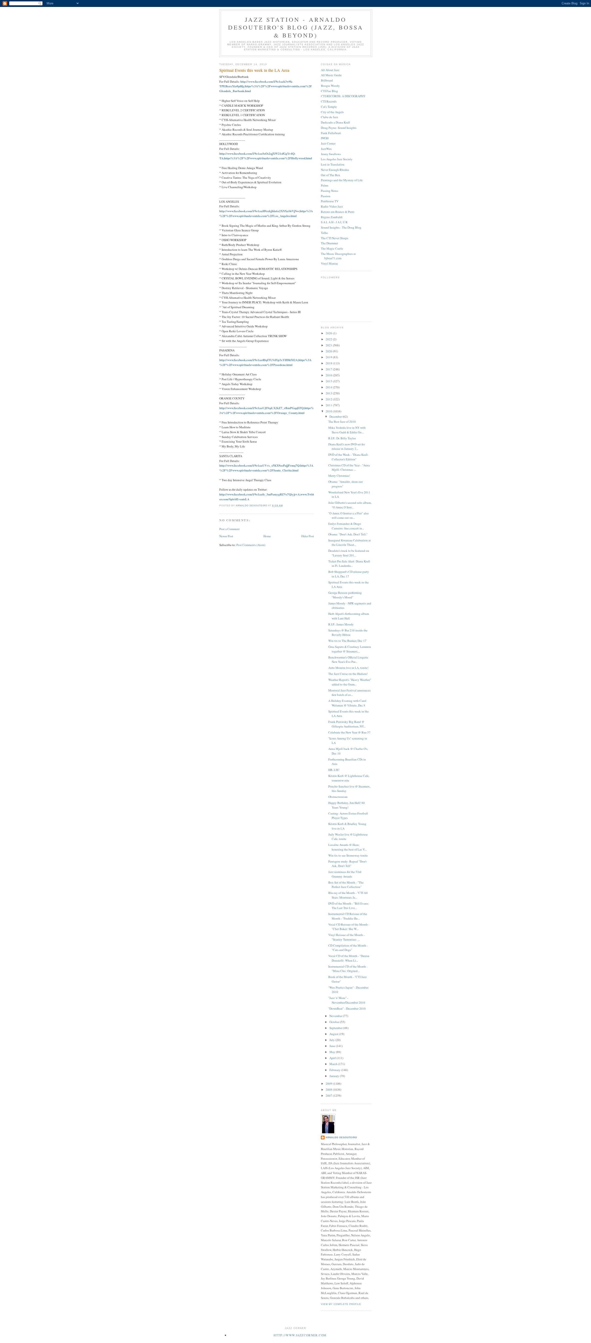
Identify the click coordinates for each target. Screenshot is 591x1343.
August (334, 1034)
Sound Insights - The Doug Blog (341, 227)
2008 (329, 1089)
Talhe (324, 233)
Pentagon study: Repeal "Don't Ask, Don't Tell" (347, 863)
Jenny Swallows (331, 154)
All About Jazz (330, 70)
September (336, 1028)
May (332, 1052)
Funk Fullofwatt (331, 133)
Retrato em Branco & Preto (337, 212)
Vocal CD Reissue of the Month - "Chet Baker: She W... (348, 926)
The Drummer (329, 243)
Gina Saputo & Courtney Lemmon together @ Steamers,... (349, 649)
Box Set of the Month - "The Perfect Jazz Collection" (346, 884)
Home (267, 536)
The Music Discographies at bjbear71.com (338, 256)
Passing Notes (329, 191)
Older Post (307, 536)
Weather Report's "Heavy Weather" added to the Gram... (349, 682)
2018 (329, 363)
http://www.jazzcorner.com (300, 1335)
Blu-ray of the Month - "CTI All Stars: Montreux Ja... (348, 895)
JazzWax (326, 149)
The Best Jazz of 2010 (342, 421)
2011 (329, 405)
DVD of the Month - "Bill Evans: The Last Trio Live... (348, 905)
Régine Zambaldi (332, 217)
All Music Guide (331, 75)
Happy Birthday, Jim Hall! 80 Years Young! (346, 805)
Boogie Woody (330, 86)
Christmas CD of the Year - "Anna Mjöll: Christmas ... (349, 467)
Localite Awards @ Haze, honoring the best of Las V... (347, 847)
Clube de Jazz (329, 117)
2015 (329, 381)
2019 (329, 357)
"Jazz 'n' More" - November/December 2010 (346, 1000)
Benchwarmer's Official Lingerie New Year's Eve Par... (348, 659)
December (336, 416)
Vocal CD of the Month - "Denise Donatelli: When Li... (348, 958)
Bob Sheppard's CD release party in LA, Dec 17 (348, 574)
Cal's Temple (329, 107)
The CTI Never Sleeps (334, 238)
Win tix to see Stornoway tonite (348, 855)
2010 (329, 411)
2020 (329, 351)
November (336, 1016)
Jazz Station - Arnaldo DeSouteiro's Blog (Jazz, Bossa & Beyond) (296, 27)
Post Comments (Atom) (250, 545)
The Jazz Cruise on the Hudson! (348, 674)
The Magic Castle (332, 248)
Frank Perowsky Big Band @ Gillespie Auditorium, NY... (347, 724)
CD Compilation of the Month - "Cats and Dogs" (348, 947)
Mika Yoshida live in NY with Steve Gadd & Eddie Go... (347, 430)
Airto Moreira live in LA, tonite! (348, 668)
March (333, 1064)
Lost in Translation (332, 164)
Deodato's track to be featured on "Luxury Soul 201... (348, 553)
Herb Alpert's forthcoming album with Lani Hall (348, 616)
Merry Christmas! (339, 476)
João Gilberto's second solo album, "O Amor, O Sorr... (349, 505)
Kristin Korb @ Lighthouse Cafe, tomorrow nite (348, 778)
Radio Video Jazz (332, 206)
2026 (329, 333)
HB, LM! (333, 770)
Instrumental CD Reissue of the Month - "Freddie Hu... (347, 916)
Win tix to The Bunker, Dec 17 (347, 641)
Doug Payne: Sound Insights (338, 128)
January (334, 1076)
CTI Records (329, 101)
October (334, 1022)
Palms (324, 185)
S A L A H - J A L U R (334, 222)
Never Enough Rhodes (335, 170)
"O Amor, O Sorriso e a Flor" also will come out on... (348, 515)
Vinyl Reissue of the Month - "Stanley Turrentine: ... (346, 937)
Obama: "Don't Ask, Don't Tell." (348, 534)
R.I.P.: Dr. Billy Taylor (342, 438)
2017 (329, 369)
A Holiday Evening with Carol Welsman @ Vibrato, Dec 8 (347, 703)
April (333, 1058)
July (332, 1040)
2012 (329, 399)
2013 (329, 393)
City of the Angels (332, 112)
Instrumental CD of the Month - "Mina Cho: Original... (348, 968)
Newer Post (226, 536)
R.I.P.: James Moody (341, 624)
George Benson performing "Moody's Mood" (345, 595)
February (335, 1070)
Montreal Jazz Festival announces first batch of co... (349, 692)
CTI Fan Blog (329, 91)
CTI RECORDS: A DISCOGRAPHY (343, 96)
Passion (325, 196)
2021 (329, 345)
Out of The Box (330, 175)
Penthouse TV (329, 201)
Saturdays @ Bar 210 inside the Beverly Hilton (348, 632)
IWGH (325, 138)
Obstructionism (337, 797)
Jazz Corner (328, 143)
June (332, 1046)
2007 (329, 1095)
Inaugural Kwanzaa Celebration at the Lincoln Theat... (349, 542)
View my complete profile (341, 1304)
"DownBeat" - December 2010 (347, 1008)
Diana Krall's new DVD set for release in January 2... (346, 446)
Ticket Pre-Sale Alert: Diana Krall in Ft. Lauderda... (349, 563)
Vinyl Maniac (329, 263)
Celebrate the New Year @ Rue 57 (349, 732)
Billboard (327, 80)
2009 (329, 1083)
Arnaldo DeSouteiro (341, 1137)
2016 (329, 375)
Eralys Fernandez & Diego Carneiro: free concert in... (346, 526)
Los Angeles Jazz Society (337, 159)
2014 (329, 387)
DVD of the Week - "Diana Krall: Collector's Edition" (348, 457)
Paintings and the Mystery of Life (342, 180)
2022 (329, 339)
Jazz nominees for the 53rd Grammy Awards (344, 874)
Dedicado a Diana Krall (335, 122)
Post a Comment (229, 529)
